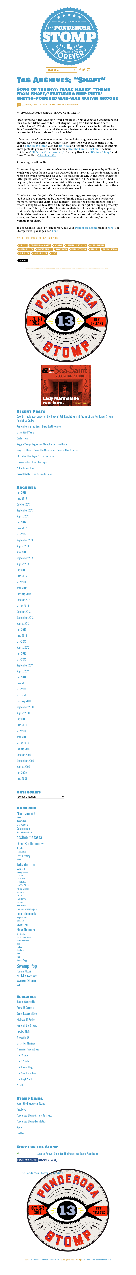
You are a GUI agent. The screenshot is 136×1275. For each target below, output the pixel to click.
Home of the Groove (27, 1025)
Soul (50, 238)
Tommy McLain (24, 971)
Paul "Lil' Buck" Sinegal (24, 937)
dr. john (20, 848)
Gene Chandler (97, 245)
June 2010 (22, 725)
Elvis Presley (23, 856)
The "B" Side (23, 1061)
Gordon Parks (26, 249)
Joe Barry (21, 899)
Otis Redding (21, 934)
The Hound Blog (25, 1067)
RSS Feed (85, 1260)
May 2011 (21, 689)
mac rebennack (26, 913)
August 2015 (23, 564)
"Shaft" (22, 245)
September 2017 (25, 510)
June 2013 (22, 636)
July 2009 (22, 773)
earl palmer (21, 851)
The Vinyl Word (24, 1079)
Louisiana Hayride (22, 905)
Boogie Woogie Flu (26, 1002)
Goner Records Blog (27, 1014)
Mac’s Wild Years (25, 432)
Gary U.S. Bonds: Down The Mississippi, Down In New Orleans (47, 450)
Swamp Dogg (22, 960)
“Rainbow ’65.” (47, 155)
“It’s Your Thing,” (100, 152)
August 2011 (23, 671)
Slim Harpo (20, 950)
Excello (19, 859)
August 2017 (23, 516)
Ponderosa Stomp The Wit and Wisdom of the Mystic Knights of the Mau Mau (69, 36)
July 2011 (21, 677)
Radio (19, 1127)
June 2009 (22, 779)
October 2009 (24, 755)
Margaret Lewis (22, 917)
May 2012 (21, 659)
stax (54, 253)
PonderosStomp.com (101, 1260)
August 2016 (23, 546)
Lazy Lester (20, 902)
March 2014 (23, 606)
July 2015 (21, 570)
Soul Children (40, 253)
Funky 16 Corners (25, 1008)
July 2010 (21, 719)
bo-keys (58, 245)
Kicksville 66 (23, 1037)
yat (18, 985)
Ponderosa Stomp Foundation (31, 1121)
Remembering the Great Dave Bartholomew (39, 426)
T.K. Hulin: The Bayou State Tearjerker (36, 456)
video (56, 238)
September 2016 (25, 540)
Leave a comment (69, 104)
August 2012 (23, 647)
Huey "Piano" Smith (23, 885)
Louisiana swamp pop (27, 909)
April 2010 (22, 737)
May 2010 (22, 731)
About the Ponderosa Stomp (31, 1103)
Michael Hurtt (23, 924)
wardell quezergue (27, 975)
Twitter (20, 1133)
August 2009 (23, 767)
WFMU (20, 1085)
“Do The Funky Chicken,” (84, 149)
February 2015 (24, 594)
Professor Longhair (23, 940)
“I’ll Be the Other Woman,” (47, 152)
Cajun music (23, 828)
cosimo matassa (29, 837)
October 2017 (23, 504)
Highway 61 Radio (25, 1019)
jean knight (20, 892)
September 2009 (25, 761)
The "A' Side (22, 1055)
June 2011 (22, 683)
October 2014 (24, 600)
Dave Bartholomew (30, 843)
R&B (28, 238)
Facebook (21, 1109)
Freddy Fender (22, 872)
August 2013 (23, 624)
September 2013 (25, 618)
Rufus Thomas (110, 249)
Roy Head (20, 946)
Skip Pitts (24, 253)
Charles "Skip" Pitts (76, 245)
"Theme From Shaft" (40, 245)
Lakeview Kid (48, 104)
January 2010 (23, 749)
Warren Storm (26, 980)
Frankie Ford (21, 868)
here (110, 227)
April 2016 (22, 552)
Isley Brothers (78, 249)
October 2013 (24, 612)
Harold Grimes (44, 249)
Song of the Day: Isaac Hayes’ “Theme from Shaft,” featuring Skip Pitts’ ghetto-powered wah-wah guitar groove (67, 94)
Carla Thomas (24, 438)
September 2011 (25, 665)
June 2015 (22, 576)
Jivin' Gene (20, 895)
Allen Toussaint (26, 813)
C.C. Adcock (22, 824)
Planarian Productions (28, 1049)
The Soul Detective (26, 1073)
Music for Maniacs (26, 1043)
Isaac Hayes (61, 249)
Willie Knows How (25, 468)
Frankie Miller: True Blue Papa (32, 462)
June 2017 (22, 528)
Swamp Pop (27, 965)
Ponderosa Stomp (36, 145)
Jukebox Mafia (24, 1031)
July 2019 (21, 492)
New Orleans (26, 929)
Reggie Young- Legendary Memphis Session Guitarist (44, 444)
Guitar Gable (21, 878)
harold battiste (21, 881)
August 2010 (23, 713)
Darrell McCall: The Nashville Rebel (34, 474)
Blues (19, 817)
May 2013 (21, 641)
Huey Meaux (23, 889)
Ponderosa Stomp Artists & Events (34, 1115)
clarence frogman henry (24, 832)
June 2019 (22, 498)
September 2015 (25, 558)
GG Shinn (20, 875)
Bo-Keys (64, 145)
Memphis (21, 238)
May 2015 (21, 582)
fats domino (26, 864)
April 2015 (22, 588)
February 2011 (24, 701)
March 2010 (23, 743)
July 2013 (21, 630)
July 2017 (21, 522)
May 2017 (21, 534)
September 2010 (25, 707)
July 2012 (21, 653)
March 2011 (23, 695)
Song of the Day (38, 238)
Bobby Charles (23, 820)
